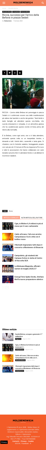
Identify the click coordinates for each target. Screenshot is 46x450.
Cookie (31, 441)
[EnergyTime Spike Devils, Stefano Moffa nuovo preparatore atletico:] (7, 279)
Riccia (11, 211)
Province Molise (25, 12)
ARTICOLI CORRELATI (11, 218)
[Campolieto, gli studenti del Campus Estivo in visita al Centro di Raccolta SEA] (7, 258)
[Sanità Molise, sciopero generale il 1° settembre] (7, 337)
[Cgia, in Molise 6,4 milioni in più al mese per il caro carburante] (7, 226)
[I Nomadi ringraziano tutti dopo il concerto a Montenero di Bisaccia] (7, 247)
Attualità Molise (13, 8)
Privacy (24, 441)
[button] (43, 3)
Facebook (25, 443)
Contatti (15, 441)
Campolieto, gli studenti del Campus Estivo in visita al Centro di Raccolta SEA (28, 258)
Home (4, 8)
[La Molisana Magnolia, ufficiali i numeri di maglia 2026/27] (7, 269)
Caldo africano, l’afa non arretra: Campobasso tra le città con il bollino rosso (28, 236)
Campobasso (16, 12)
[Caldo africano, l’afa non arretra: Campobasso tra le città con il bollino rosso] (7, 237)
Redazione (8, 21)
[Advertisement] (23, 46)
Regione (18, 339)
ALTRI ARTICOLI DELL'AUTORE (31, 218)
